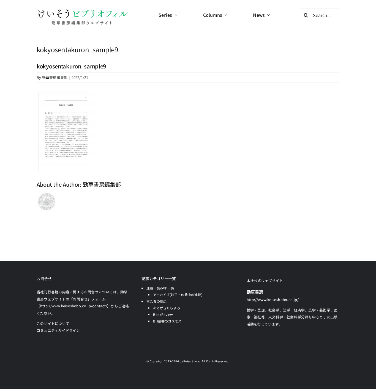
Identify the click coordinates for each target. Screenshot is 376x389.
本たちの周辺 (156, 301)
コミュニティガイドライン (58, 330)
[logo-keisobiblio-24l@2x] (83, 10)
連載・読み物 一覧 (160, 288)
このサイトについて (53, 323)
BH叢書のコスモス (167, 321)
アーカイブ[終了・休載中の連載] (177, 294)
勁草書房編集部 (55, 77)
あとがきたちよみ (166, 307)
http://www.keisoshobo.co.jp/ (273, 299)
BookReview (163, 314)
